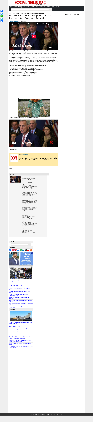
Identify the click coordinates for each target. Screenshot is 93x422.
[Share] (1, 21)
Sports (37, 6)
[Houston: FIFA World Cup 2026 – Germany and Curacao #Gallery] (21, 278)
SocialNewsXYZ (25, 154)
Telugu (53, 6)
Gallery (23, 6)
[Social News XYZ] (30, 4)
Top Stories (13, 309)
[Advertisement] (63, 3)
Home (11, 6)
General (57, 6)
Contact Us (59, 414)
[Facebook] (1, 11)
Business (32, 6)
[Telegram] (1, 18)
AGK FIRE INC (40, 414)
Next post (76, 14)
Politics (15, 6)
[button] (18, 98)
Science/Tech (42, 6)
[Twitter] (1, 13)
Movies (19, 6)
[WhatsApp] (1, 16)
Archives (48, 6)
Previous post (68, 14)
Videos (27, 6)
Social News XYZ (16, 21)
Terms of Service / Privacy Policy (50, 414)
